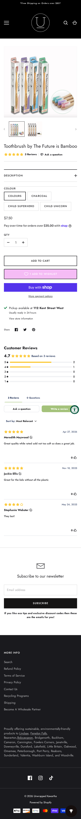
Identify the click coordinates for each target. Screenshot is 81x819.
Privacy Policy (12, 682)
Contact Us (10, 689)
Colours (15, 196)
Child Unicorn (55, 206)
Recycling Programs (16, 696)
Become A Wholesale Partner (22, 709)
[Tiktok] (51, 778)
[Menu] (6, 22)
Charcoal (39, 196)
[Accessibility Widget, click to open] (74, 409)
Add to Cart (40, 261)
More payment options (40, 296)
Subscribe (40, 603)
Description (13, 175)
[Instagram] (40, 778)
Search (8, 662)
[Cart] (74, 22)
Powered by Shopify (41, 802)
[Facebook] (30, 778)
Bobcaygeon (25, 738)
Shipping (10, 703)
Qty (7, 235)
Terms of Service (14, 675)
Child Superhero (21, 206)
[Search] (65, 22)
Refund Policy (12, 669)
